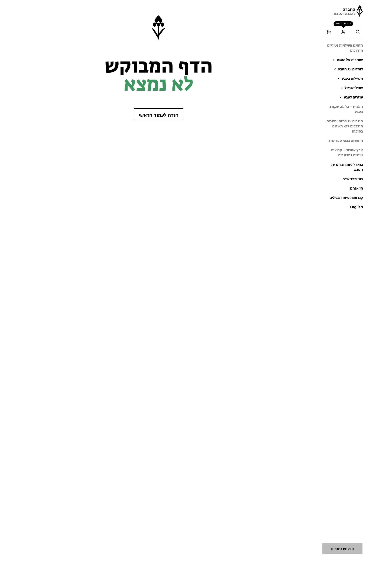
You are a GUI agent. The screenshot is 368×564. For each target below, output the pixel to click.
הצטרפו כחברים (342, 549)
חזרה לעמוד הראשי (158, 115)
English (356, 207)
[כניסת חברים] (343, 31)
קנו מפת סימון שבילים (346, 198)
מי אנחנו (356, 188)
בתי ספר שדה (352, 179)
